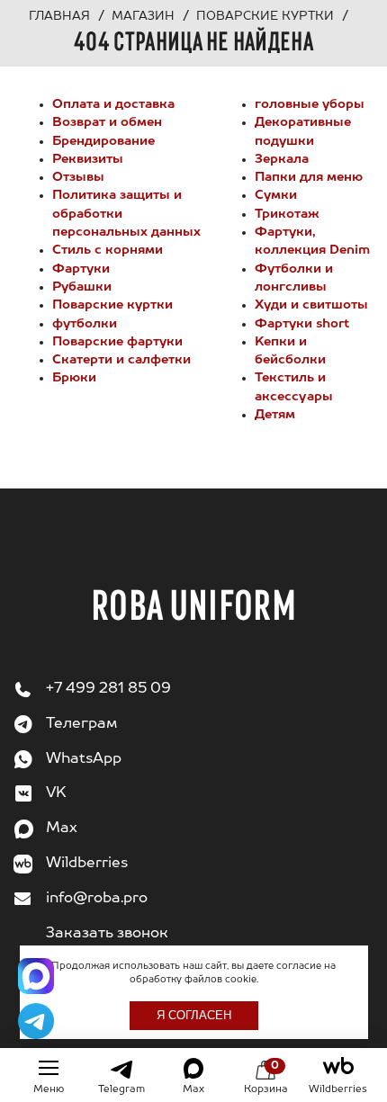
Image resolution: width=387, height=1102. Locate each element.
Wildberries (87, 863)
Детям (275, 414)
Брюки (74, 378)
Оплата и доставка (113, 104)
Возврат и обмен (107, 122)
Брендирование (103, 141)
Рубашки (82, 287)
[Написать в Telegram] (36, 1021)
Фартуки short (302, 324)
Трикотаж (287, 214)
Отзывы (78, 177)
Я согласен (194, 1015)
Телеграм (81, 724)
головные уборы (309, 104)
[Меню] (48, 1068)
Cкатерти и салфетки (121, 360)
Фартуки (81, 269)
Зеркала (282, 159)
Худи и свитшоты (311, 305)
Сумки (276, 195)
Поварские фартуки (117, 342)
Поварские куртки (112, 305)
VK (56, 793)
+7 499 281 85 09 (108, 689)
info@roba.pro (97, 898)
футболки (84, 324)
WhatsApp (84, 759)
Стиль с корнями (107, 250)
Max (61, 828)
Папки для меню (309, 177)
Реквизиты (87, 159)
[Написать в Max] (36, 976)
